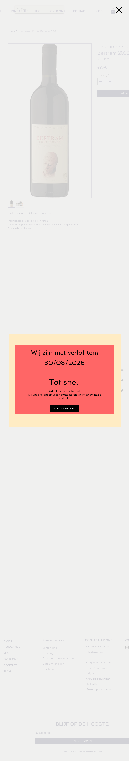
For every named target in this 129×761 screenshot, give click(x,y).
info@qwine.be (91, 394)
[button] (119, 10)
